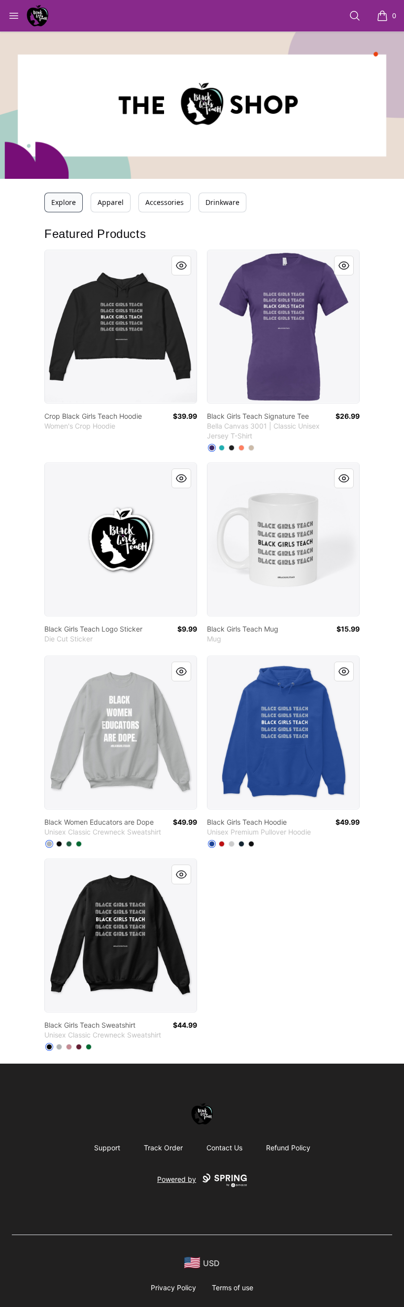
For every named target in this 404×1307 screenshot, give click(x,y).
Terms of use (232, 1287)
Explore (63, 202)
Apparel (111, 202)
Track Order (163, 1147)
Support (107, 1147)
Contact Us (224, 1147)
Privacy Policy (173, 1287)
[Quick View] (181, 265)
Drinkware (222, 202)
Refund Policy (288, 1147)
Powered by (176, 1179)
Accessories (164, 202)
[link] (121, 326)
